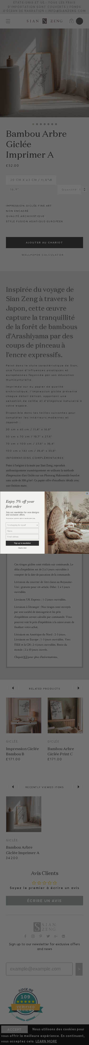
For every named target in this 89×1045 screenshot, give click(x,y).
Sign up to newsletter (22, 543)
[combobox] (21, 525)
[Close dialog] (87, 493)
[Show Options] (37, 525)
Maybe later (22, 548)
